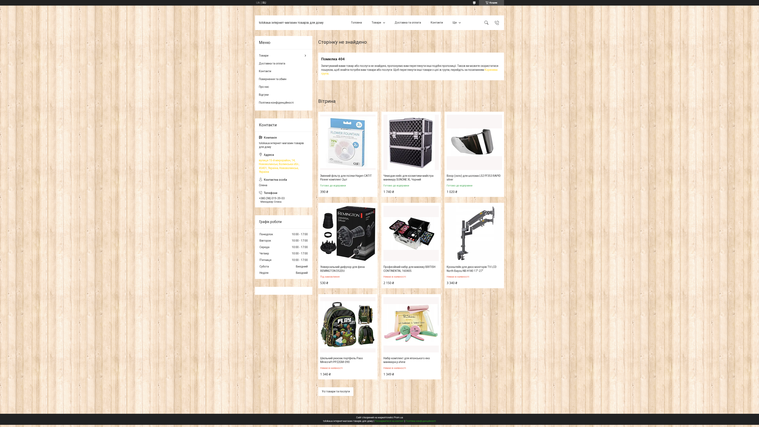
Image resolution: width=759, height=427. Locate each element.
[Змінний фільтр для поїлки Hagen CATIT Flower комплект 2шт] (348, 142)
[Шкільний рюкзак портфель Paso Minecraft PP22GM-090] (348, 324)
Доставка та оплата (408, 22)
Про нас (264, 86)
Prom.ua (398, 417)
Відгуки (264, 94)
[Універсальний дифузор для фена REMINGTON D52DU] (348, 233)
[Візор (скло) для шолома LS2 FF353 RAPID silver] (474, 142)
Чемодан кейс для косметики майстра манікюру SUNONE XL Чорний (408, 177)
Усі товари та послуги (336, 391)
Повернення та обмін (272, 79)
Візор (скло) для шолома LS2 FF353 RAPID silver (474, 177)
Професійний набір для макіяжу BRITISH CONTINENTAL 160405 (409, 268)
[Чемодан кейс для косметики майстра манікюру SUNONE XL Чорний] (411, 142)
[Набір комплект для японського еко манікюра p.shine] (411, 324)
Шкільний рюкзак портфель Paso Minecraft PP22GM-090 (341, 360)
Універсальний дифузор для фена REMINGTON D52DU (342, 268)
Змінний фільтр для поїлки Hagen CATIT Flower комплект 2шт (346, 177)
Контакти (437, 22)
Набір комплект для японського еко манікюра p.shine (406, 360)
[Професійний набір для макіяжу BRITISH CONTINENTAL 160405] (411, 233)
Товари (376, 22)
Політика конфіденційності (276, 102)
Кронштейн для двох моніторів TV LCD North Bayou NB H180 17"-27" (472, 268)
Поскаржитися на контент (389, 421)
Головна (356, 22)
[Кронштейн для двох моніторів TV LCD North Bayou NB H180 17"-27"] (474, 233)
